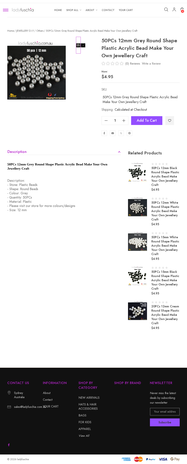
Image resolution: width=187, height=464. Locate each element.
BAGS (82, 415)
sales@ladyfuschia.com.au (30, 407)
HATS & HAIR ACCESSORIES (88, 406)
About (46, 393)
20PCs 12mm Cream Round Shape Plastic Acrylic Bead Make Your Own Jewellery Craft (165, 314)
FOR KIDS (85, 422)
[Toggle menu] (5, 10)
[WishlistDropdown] (169, 120)
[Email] (112, 133)
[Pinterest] (129, 133)
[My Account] (174, 10)
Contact (47, 400)
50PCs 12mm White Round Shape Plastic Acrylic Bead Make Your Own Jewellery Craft (165, 211)
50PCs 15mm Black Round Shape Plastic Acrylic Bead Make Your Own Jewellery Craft (165, 280)
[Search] (166, 9)
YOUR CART (51, 406)
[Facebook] (104, 133)
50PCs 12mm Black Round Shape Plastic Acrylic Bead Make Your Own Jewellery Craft (165, 176)
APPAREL (85, 429)
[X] (121, 133)
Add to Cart (147, 120)
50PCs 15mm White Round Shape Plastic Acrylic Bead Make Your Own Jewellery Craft (165, 245)
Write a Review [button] (151, 63)
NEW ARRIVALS (89, 398)
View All (84, 436)
